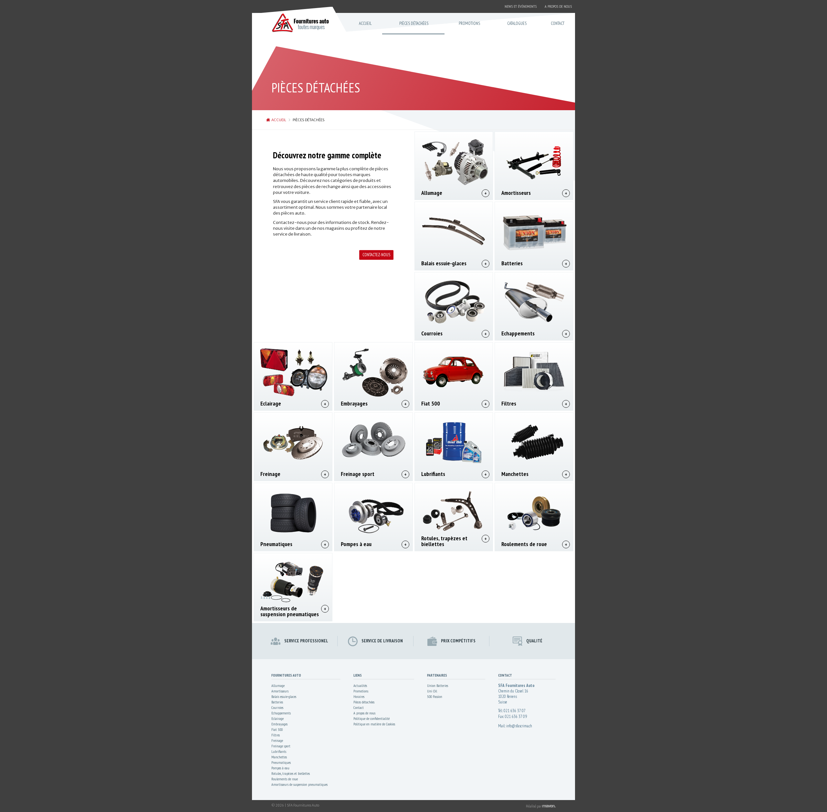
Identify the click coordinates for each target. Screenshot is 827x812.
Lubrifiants (433, 474)
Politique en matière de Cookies (374, 724)
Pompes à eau (356, 544)
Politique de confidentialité (371, 718)
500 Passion (434, 696)
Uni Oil (432, 691)
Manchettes (515, 474)
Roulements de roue (524, 544)
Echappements (518, 333)
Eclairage (270, 403)
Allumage (431, 192)
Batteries (512, 263)
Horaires (358, 696)
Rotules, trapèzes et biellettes (444, 541)
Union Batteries (437, 685)
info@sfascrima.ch (519, 726)
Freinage (270, 474)
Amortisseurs (516, 192)
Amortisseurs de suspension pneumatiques (289, 611)
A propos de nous (364, 713)
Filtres (508, 403)
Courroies (432, 333)
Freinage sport (357, 474)
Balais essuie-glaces (443, 263)
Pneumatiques (276, 544)
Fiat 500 (430, 403)
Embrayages (354, 403)
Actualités (360, 685)
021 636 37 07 (515, 710)
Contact (358, 707)
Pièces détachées (363, 702)
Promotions (360, 691)
